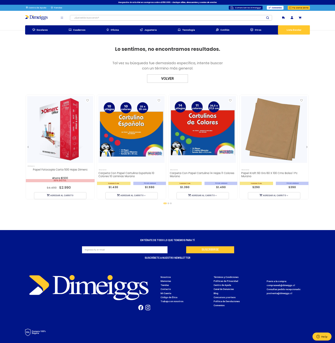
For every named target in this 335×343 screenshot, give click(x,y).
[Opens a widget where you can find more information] (322, 337)
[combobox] (171, 18)
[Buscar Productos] (269, 17)
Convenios (277, 7)
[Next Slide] (307, 147)
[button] (292, 18)
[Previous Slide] (28, 147)
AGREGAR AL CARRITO (61, 195)
